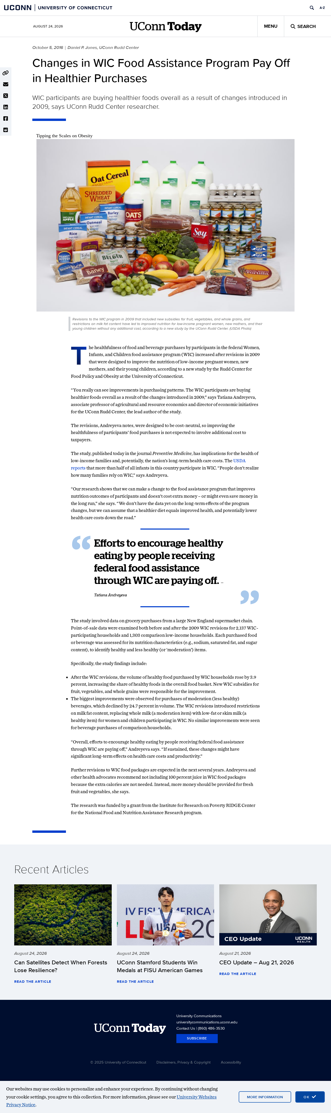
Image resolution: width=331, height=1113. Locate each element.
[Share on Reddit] (5, 130)
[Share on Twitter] (5, 96)
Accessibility (231, 1062)
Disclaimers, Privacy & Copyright (183, 1062)
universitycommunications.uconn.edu (206, 1022)
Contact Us (185, 1028)
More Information (265, 1097)
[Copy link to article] (5, 73)
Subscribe (197, 1038)
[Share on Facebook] (5, 118)
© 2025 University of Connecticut (118, 1062)
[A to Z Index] (322, 8)
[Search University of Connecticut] (312, 8)
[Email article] (5, 84)
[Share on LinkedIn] (5, 107)
